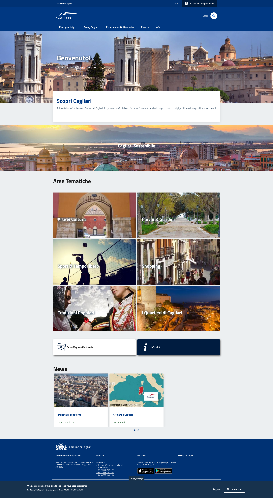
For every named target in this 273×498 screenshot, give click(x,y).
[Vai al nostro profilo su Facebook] (180, 462)
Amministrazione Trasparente (68, 455)
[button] (134, 430)
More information (73, 489)
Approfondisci (136, 159)
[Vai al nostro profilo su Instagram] (185, 462)
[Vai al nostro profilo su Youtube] (195, 462)
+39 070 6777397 (105, 472)
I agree (216, 489)
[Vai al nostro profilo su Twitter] (190, 462)
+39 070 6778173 (105, 470)
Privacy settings (136, 478)
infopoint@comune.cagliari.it (109, 465)
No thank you (234, 489)
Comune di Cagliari (64, 3)
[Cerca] (213, 15)
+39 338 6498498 (105, 474)
